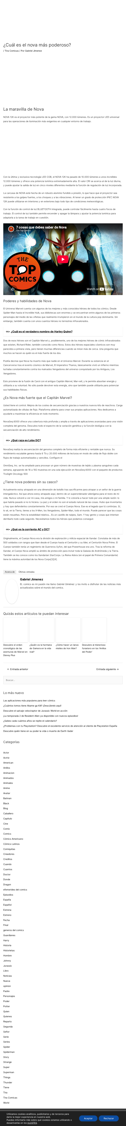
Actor (6, 752)
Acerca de (10, 572)
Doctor (6, 874)
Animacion (8, 773)
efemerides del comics (15, 889)
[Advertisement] (63, 82)
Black (6, 803)
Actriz (6, 757)
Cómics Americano (13, 839)
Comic (6, 828)
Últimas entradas (27, 572)
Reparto (7, 1021)
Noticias (7, 976)
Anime (6, 788)
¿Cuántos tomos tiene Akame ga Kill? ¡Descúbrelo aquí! (32, 705)
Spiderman (9, 1052)
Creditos (7, 859)
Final (5, 925)
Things (6, 1077)
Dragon (7, 884)
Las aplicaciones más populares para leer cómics (29, 700)
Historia (7, 945)
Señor (6, 1031)
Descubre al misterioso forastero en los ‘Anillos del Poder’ (94, 648)
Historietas (9, 950)
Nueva (6, 981)
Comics (7, 833)
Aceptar (88, 1118)
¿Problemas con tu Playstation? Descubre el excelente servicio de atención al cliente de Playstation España (60, 726)
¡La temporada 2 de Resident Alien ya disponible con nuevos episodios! (40, 716)
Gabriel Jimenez (31, 579)
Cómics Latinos (11, 844)
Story (6, 1057)
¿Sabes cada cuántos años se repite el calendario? (30, 721)
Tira (5, 1092)
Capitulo (7, 818)
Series (6, 1041)
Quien (6, 1011)
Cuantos (7, 869)
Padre (6, 991)
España (7, 899)
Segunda (8, 1026)
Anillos (6, 767)
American (8, 762)
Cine (5, 823)
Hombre (7, 955)
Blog (5, 808)
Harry (6, 940)
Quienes (7, 1016)
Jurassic (7, 965)
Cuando (7, 864)
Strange (7, 1062)
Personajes (9, 996)
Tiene (6, 1087)
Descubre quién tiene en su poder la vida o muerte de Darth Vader (38, 731)
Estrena (7, 910)
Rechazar (109, 1118)
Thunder (7, 1082)
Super (6, 1067)
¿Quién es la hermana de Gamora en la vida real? (41, 648)
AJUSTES (32, 1123)
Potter (6, 1006)
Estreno (7, 915)
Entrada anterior (17, 669)
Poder (6, 1001)
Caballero (8, 813)
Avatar (6, 793)
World (6, 1102)
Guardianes (9, 935)
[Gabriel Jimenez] (11, 591)
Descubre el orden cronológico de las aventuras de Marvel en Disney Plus (15, 650)
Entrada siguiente (107, 669)
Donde (6, 879)
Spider (6, 1047)
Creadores (8, 854)
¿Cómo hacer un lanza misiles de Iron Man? (67, 647)
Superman (8, 1072)
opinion (7, 986)
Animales (8, 783)
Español (7, 904)
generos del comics (13, 930)
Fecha (6, 920)
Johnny (7, 960)
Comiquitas (9, 849)
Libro (6, 970)
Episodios (8, 894)
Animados (8, 778)
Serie (6, 1037)
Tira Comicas (12, 50)
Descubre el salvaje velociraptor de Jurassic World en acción (35, 710)
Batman (7, 798)
